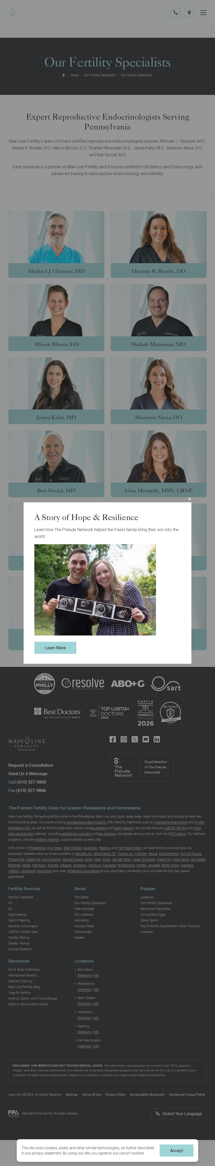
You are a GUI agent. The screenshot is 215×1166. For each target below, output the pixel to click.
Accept (176, 1150)
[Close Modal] (189, 498)
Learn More (55, 647)
